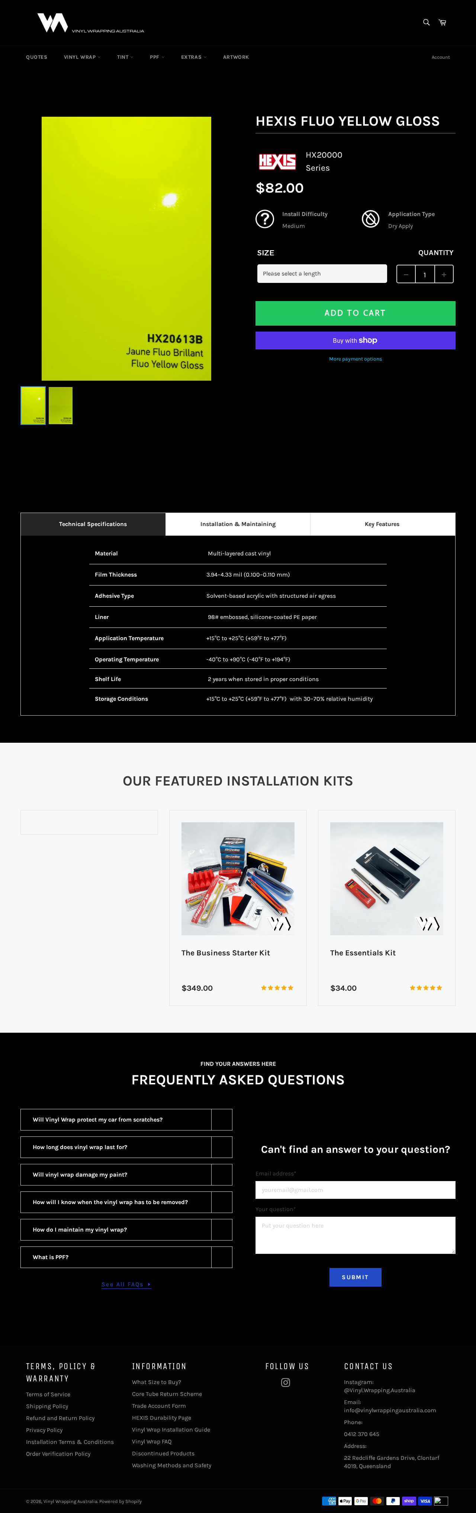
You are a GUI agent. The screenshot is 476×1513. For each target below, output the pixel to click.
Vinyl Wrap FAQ (151, 1441)
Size (265, 252)
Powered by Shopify (120, 1501)
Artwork (236, 57)
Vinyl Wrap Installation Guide (171, 1429)
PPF (155, 57)
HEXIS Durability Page (161, 1417)
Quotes (37, 57)
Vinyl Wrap (81, 57)
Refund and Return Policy (60, 1418)
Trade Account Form (159, 1405)
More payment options (355, 359)
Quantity (436, 252)
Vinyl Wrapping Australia (70, 1501)
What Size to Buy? (156, 1381)
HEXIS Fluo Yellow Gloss (347, 121)
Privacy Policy (44, 1429)
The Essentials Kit (363, 952)
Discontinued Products (163, 1453)
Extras (192, 57)
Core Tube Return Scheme (167, 1393)
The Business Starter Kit (225, 952)
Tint (123, 57)
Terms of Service (48, 1394)
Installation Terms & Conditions (70, 1441)
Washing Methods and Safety (171, 1465)
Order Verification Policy (58, 1453)
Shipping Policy (47, 1406)
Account (441, 57)
